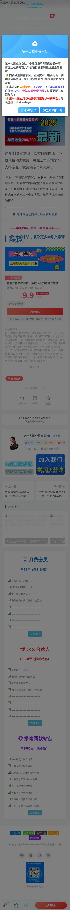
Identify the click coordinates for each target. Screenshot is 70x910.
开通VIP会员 (28, 110)
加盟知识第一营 (52, 110)
